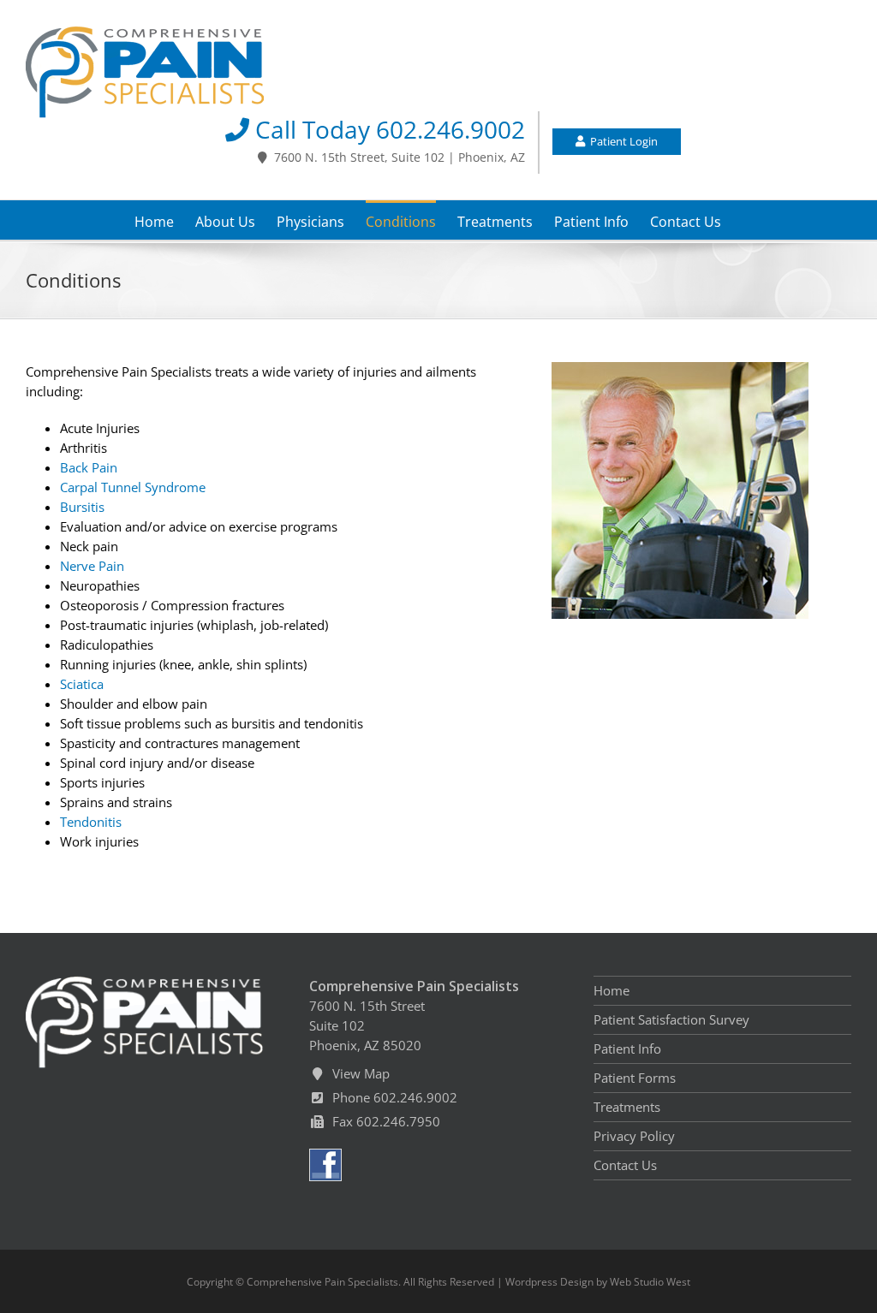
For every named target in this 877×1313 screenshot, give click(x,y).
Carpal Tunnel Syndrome (133, 487)
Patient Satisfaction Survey (671, 1019)
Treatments (627, 1106)
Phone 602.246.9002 (391, 1097)
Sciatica (82, 683)
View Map (357, 1073)
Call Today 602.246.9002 (387, 130)
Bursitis (82, 506)
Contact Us (625, 1164)
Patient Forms (635, 1077)
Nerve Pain (92, 565)
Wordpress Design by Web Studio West (597, 1281)
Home (611, 990)
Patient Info (627, 1048)
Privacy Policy (634, 1135)
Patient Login (621, 141)
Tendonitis (91, 821)
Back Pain (88, 467)
